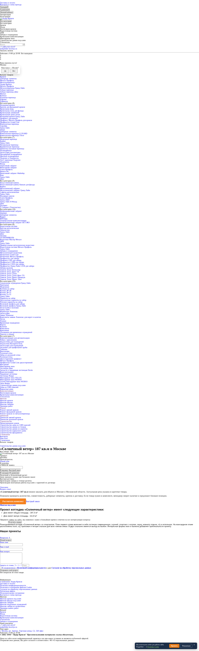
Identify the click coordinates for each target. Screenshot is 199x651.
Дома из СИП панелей (9, 387)
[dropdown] (0, 1)
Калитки (3, 327)
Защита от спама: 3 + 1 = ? (11, 565)
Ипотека (3, 522)
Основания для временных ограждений (16, 332)
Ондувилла (4, 162)
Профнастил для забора (9, 258)
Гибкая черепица (7, 90)
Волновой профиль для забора (12, 304)
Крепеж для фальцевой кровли (12, 107)
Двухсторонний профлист (10, 359)
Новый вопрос (5, 540)
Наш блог (4, 438)
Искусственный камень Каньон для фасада (17, 185)
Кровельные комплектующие (12, 395)
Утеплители (5, 397)
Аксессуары (4, 313)
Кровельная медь (7, 109)
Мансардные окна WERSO (11, 380)
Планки (3, 321)
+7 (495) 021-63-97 (7, 47)
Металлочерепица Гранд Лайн (12, 88)
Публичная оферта (7, 591)
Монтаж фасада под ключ (10, 601)
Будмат (3, 141)
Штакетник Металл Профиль (12, 257)
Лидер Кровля (6, 84)
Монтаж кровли (6, 400)
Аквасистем (5, 230)
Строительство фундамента (11, 433)
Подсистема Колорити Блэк (11, 344)
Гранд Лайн (5, 128)
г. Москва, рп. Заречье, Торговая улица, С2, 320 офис (21, 631)
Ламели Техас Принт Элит (11, 279)
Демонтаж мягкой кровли (10, 418)
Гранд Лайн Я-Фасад (8, 202)
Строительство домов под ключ (13, 385)
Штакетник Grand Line (9, 255)
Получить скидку (15, 522)
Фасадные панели (7, 196)
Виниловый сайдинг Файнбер (12, 173)
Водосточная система (8, 226)
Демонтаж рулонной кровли (11, 419)
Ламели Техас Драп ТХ (9, 272)
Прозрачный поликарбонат (11, 154)
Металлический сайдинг (10, 188)
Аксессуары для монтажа (10, 152)
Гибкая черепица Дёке (9, 92)
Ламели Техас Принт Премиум (12, 277)
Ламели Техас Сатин (8, 274)
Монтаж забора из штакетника (12, 606)
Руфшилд (4, 101)
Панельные (4, 285)
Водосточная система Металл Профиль (16, 247)
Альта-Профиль (6, 169)
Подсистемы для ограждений (12, 342)
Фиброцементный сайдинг (11, 211)
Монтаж (3, 399)
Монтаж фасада (6, 402)
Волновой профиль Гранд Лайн (13, 306)
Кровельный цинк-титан (10, 115)
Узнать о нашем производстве (12, 507)
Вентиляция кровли (8, 393)
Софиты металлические (9, 192)
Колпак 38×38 (5, 291)
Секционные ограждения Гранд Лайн (15, 283)
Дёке (2, 179)
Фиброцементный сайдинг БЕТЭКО (15, 223)
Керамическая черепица (9, 147)
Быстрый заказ (33, 501)
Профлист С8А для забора (10, 260)
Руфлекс (3, 99)
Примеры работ (6, 406)
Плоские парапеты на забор (11, 302)
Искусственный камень (9, 183)
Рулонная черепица (8, 98)
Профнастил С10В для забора (12, 262)
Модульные (4, 287)
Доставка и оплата (7, 3)
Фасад (2, 164)
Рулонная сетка (6, 353)
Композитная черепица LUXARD (13, 134)
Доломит (3, 205)
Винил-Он (4, 171)
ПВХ (2, 241)
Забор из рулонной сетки (10, 355)
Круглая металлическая (9, 228)
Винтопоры (4, 351)
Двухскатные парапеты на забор (13, 300)
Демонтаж (4, 416)
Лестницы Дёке (6, 368)
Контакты (4, 436)
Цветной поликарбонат (9, 156)
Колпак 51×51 (5, 294)
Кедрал (3, 217)
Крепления (4, 330)
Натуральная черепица (9, 145)
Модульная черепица (8, 139)
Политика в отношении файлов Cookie (16, 587)
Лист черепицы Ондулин (10, 160)
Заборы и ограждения (9, 251)
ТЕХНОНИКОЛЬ (7, 238)
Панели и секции (7, 334)
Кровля (3, 77)
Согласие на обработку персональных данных (18, 589)
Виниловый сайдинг (8, 168)
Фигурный (4, 364)
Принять (174, 646)
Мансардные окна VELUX (11, 378)
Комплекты (4, 329)
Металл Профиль (7, 81)
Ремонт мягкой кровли (9, 410)
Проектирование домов (9, 423)
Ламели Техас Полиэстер (10, 270)
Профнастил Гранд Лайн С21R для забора (17, 266)
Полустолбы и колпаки (9, 308)
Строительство (6, 421)
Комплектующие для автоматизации (15, 338)
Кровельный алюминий (9, 113)
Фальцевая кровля (7, 105)
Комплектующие (7, 372)
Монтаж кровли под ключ (10, 599)
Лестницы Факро (7, 376)
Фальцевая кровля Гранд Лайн (12, 116)
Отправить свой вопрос (9, 570)
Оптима (3, 236)
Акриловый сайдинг (8, 166)
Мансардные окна (7, 366)
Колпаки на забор (7, 289)
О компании (5, 435)
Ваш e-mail (4, 547)
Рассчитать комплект (13, 501)
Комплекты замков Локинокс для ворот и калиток (20, 317)
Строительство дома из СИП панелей (15, 425)
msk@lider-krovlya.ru (8, 49)
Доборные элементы (8, 79)
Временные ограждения (9, 323)
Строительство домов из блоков (13, 427)
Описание (4, 487)
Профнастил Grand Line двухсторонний (16, 363)
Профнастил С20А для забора (12, 264)
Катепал (3, 96)
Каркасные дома (6, 389)
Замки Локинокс (7, 315)
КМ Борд (3, 219)
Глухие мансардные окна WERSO (13, 382)
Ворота (3, 325)
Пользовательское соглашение (12, 593)
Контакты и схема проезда (10, 5)
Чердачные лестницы (8, 374)
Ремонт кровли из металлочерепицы (15, 414)
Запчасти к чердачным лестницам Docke (16, 370)
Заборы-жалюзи (6, 268)
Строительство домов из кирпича (13, 429)
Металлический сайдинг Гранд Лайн (15, 190)
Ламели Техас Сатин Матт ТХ (12, 276)
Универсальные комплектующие (13, 221)
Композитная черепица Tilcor (12, 135)
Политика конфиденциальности (13, 585)
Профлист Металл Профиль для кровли (16, 120)
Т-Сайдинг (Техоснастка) (10, 207)
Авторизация (5, 15)
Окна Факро (5, 383)
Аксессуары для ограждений (11, 346)
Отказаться (186, 646)
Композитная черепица (9, 124)
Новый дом (4, 461)
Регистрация (5, 17)
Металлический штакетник (11, 253)
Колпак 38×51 (5, 293)
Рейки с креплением (8, 340)
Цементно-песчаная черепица (12, 149)
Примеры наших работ (9, 608)
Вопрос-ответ (5, 489)
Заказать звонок (6, 51)
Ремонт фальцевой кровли (11, 412)
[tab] (8, 505)
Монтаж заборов (7, 404)
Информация (5, 580)
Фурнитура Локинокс (9, 311)
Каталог (3, 610)
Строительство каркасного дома (13, 431)
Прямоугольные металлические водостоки (17, 245)
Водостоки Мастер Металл (11, 240)
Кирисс (3, 187)
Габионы (3, 349)
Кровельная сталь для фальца (12, 111)
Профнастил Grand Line (9, 122)
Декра (2, 130)
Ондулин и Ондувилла (9, 158)
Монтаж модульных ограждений (13, 604)
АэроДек (3, 126)
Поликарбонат (6, 151)
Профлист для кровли (9, 118)
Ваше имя (4, 542)
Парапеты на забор (7, 298)
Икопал (3, 94)
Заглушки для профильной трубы (13, 347)
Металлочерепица (7, 82)
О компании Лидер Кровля (11, 582)
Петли (2, 319)
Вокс (2, 175)
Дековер (3, 213)
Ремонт (3, 408)
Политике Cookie (153, 647)
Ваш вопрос (5, 552)
